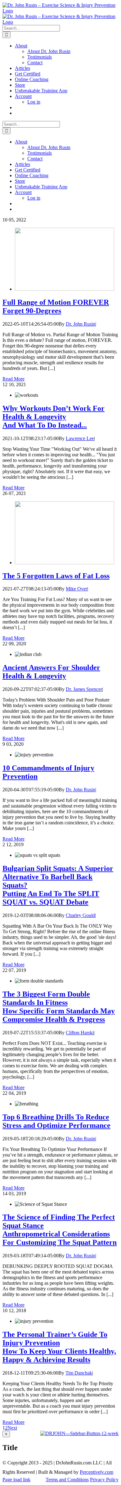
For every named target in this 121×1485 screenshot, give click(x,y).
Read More (13, 378)
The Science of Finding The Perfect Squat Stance (59, 1229)
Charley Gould (80, 915)
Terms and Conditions (67, 1479)
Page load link (16, 1479)
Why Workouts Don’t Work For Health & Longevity (53, 416)
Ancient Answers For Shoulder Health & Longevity (51, 671)
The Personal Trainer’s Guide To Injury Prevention (59, 1347)
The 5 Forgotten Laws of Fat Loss (56, 576)
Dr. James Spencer (84, 689)
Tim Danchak (78, 1373)
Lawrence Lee (80, 438)
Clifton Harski (80, 1032)
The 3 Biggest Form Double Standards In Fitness (58, 1006)
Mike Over (76, 588)
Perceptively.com (96, 1472)
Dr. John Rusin (80, 324)
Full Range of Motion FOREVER (55, 306)
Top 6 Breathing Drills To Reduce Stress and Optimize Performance (56, 1121)
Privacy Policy (104, 1479)
